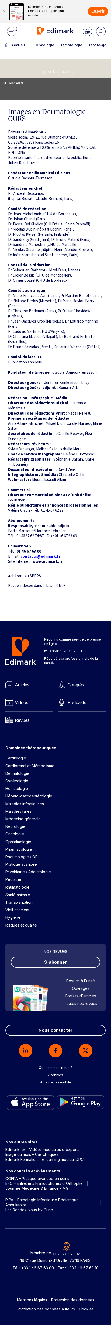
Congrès (76, 684)
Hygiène (12, 917)
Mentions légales (32, 1300)
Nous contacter (55, 1030)
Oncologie (45, 45)
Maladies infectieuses (24, 803)
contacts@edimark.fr (40, 556)
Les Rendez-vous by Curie (29, 1209)
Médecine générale (23, 819)
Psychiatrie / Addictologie (28, 872)
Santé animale (17, 894)
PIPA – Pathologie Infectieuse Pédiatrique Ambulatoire (42, 1202)
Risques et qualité (21, 925)
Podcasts (77, 702)
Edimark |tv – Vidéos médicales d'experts (42, 1149)
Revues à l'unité (80, 980)
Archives (55, 1075)
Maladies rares (18, 811)
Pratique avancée (21, 864)
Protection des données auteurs (46, 1309)
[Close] (4, 11)
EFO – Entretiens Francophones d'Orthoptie (44, 1183)
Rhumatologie (17, 887)
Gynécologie (16, 781)
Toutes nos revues (80, 1003)
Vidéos (21, 702)
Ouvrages (80, 988)
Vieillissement (17, 909)
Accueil (18, 45)
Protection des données (72, 1300)
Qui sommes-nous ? (55, 1067)
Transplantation (19, 902)
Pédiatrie (13, 879)
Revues (22, 720)
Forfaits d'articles (80, 996)
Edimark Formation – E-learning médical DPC (44, 1159)
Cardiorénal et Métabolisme (29, 766)
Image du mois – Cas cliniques (31, 1154)
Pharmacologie (18, 849)
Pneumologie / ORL (22, 856)
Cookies (86, 1309)
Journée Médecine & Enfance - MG (36, 1188)
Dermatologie (17, 773)
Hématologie (71, 45)
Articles (22, 684)
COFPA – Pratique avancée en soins (37, 1178)
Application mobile (55, 1082)
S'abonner (55, 962)
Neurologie (15, 826)
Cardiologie (15, 758)
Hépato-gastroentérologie (28, 796)
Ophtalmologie (18, 841)
